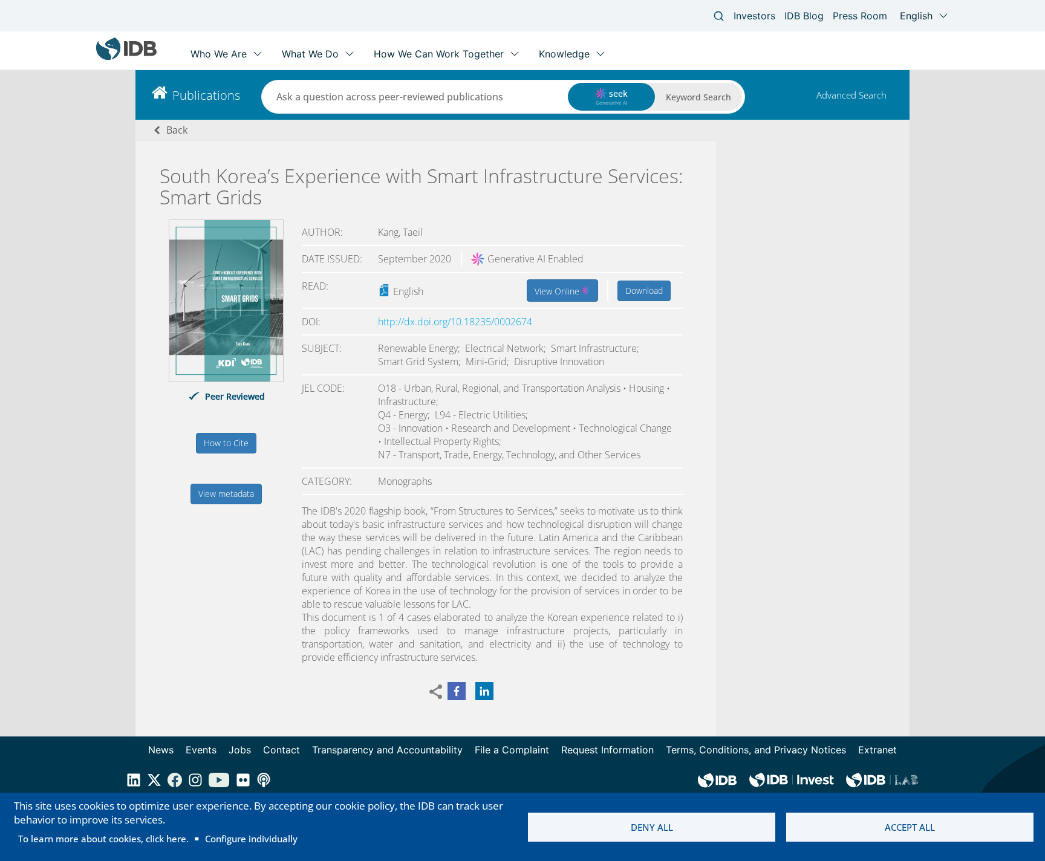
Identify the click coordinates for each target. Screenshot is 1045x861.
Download (644, 290)
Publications (206, 95)
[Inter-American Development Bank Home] (126, 57)
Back (176, 130)
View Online (558, 291)
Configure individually (251, 839)
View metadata (226, 493)
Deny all (652, 827)
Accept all (910, 827)
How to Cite (226, 443)
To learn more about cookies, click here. (103, 839)
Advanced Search (851, 95)
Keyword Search (698, 97)
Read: (315, 286)
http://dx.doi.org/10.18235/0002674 (455, 321)
